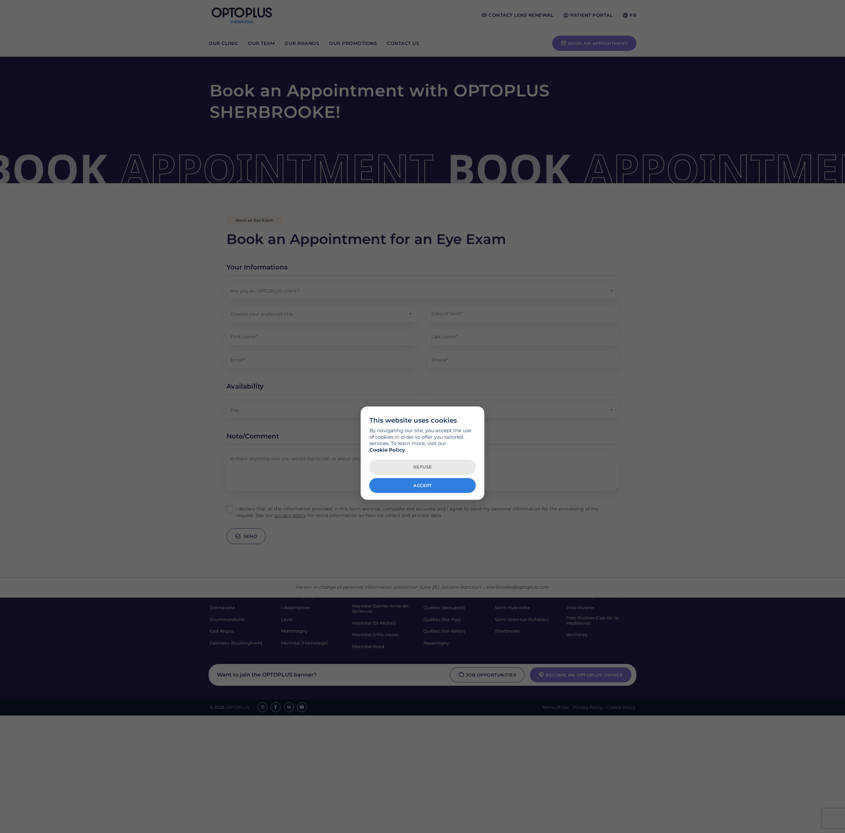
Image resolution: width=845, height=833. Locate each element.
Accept (422, 485)
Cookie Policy (387, 449)
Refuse (422, 466)
